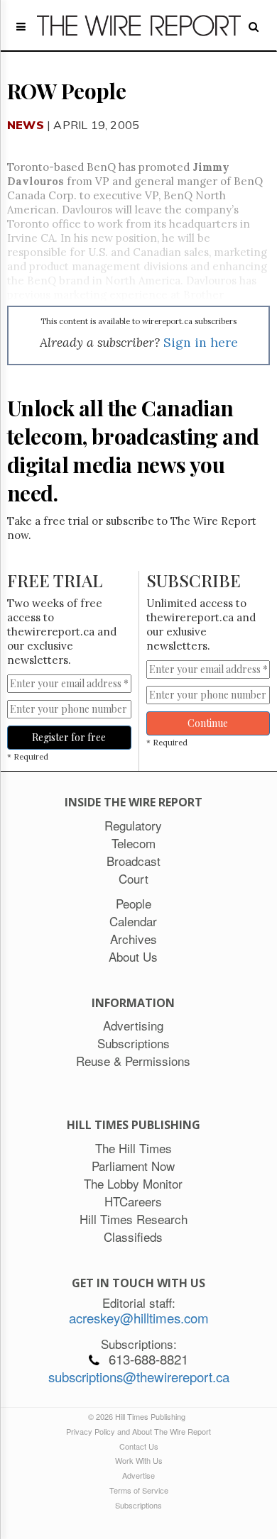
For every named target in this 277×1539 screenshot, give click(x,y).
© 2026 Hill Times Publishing (139, 1416)
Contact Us (138, 1446)
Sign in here (200, 342)
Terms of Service (138, 1490)
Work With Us (139, 1460)
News (25, 125)
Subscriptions (138, 1505)
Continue (208, 723)
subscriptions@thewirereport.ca (138, 1376)
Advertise (138, 1475)
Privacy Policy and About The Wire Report (138, 1431)
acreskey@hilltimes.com (139, 1318)
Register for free (69, 737)
